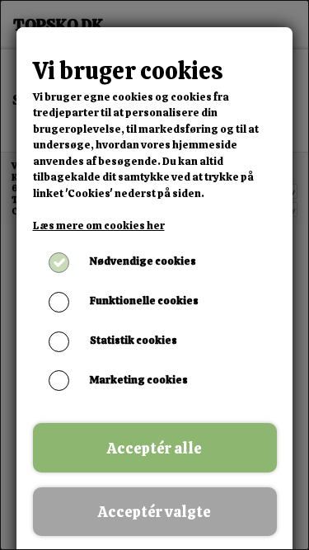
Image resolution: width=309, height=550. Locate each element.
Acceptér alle (154, 448)
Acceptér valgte (154, 511)
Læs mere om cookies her (99, 226)
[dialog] (154, 275)
